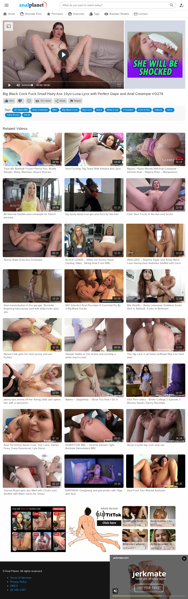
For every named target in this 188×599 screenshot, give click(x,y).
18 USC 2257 (18, 589)
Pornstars (57, 13)
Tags (96, 13)
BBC (55, 110)
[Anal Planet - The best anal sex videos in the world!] (33, 7)
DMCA (14, 585)
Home (11, 13)
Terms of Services (20, 577)
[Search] (171, 5)
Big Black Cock (70, 110)
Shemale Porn (33, 13)
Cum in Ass (144, 110)
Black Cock (112, 110)
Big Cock (87, 110)
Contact (143, 13)
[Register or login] (181, 5)
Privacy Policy (18, 581)
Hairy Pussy (13, 115)
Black (99, 110)
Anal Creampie (40, 110)
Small (27, 115)
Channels (78, 13)
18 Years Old (20, 110)
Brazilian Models (119, 13)
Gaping (158, 110)
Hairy (169, 110)
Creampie (128, 110)
